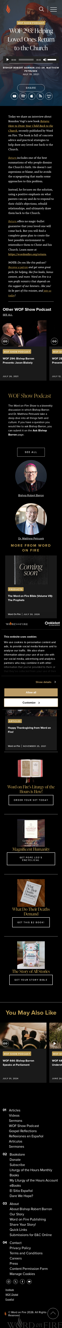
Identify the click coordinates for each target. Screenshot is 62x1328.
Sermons (15, 1120)
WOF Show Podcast (31, 23)
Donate (15, 1159)
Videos (14, 1115)
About (14, 1203)
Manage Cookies (22, 1273)
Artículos (15, 1141)
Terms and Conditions (26, 1253)
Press (14, 1263)
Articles (14, 1110)
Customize (29, 702)
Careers (16, 1258)
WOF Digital (12, 1294)
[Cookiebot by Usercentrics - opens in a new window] (45, 624)
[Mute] (44, 59)
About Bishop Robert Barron (31, 1209)
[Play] (7, 59)
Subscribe (17, 1164)
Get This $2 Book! (31, 922)
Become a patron (18, 267)
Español (10, 1299)
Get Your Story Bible (30, 979)
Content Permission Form (29, 1268)
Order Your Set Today (31, 800)
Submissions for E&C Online (31, 1234)
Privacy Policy (20, 1248)
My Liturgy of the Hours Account (34, 1180)
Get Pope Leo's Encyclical (31, 859)
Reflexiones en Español (26, 1136)
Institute (10, 1290)
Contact (16, 1242)
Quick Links (18, 1229)
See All (8, 314)
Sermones (16, 1146)
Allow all (31, 692)
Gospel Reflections (23, 1131)
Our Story (17, 1214)
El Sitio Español (21, 1190)
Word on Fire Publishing (28, 1219)
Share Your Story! (23, 1224)
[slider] (52, 59)
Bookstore (17, 1154)
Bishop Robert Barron (19, 67)
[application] (31, 59)
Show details (43, 682)
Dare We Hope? (21, 1195)
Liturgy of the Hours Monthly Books (31, 1172)
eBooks (15, 1185)
